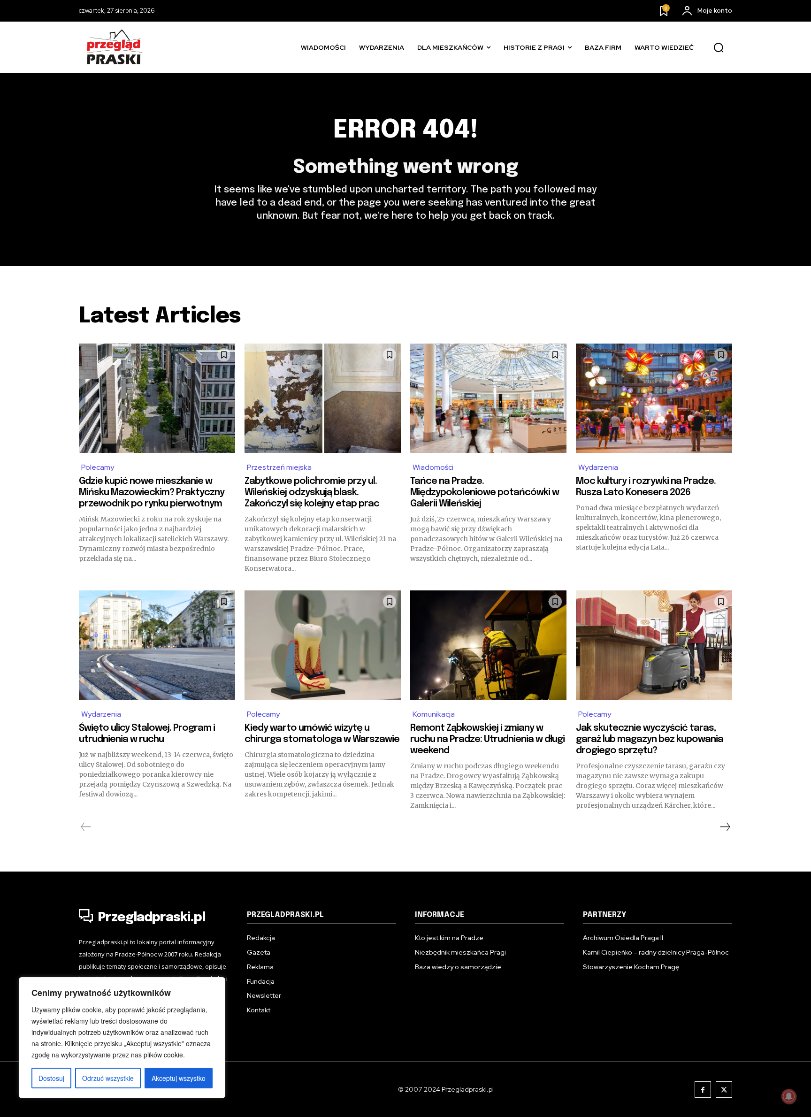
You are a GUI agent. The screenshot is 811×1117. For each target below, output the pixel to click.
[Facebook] (703, 1089)
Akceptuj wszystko (179, 1078)
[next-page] (724, 827)
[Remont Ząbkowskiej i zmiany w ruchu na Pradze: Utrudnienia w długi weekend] (488, 645)
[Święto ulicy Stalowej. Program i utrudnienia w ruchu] (157, 645)
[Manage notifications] (788, 1096)
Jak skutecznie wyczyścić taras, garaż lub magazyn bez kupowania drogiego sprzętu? (649, 739)
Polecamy (97, 467)
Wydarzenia (598, 467)
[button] (718, 47)
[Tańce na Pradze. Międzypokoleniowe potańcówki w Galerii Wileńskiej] (488, 398)
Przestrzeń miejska (279, 467)
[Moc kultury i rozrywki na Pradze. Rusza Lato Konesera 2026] (654, 398)
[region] (122, 1037)
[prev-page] (86, 827)
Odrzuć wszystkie (108, 1078)
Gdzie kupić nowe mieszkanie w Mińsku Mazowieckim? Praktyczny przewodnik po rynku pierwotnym (151, 492)
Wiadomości (433, 467)
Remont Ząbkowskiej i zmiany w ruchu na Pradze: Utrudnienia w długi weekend (487, 739)
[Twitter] (724, 1089)
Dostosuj (51, 1078)
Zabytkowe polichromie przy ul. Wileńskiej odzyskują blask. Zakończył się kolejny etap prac (312, 492)
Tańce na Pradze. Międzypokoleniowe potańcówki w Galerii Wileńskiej (484, 492)
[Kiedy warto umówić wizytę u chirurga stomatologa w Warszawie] (323, 645)
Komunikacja (434, 714)
